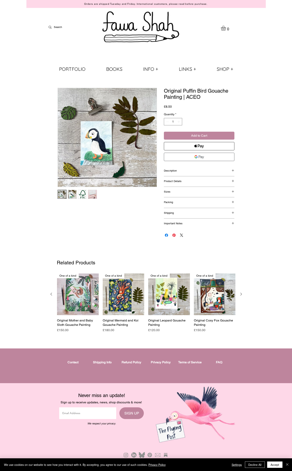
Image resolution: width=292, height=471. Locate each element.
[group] (146, 303)
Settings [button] (237, 465)
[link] (226, 28)
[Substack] (166, 455)
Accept (275, 465)
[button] (150, 69)
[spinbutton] (173, 121)
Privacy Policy (157, 465)
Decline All (254, 465)
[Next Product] (241, 294)
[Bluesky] (142, 455)
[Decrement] (166, 121)
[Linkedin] (134, 455)
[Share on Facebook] (166, 235)
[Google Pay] (199, 157)
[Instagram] (126, 455)
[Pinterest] (150, 455)
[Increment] (179, 121)
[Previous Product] (51, 294)
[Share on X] (181, 235)
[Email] (158, 455)
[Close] (287, 464)
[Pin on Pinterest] (174, 235)
